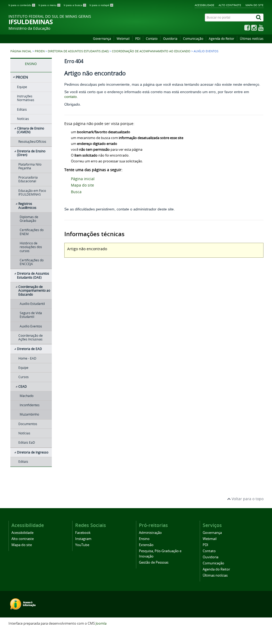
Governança (102, 38)
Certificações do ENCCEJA (32, 262)
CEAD (22, 386)
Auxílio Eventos (31, 326)
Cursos (23, 377)
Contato (152, 38)
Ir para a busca (75, 5)
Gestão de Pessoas (153, 562)
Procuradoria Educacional (28, 179)
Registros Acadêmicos (27, 205)
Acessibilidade (204, 5)
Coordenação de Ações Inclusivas (30, 337)
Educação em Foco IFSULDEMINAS (32, 192)
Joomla (101, 623)
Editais (22, 109)
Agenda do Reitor (221, 38)
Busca (76, 191)
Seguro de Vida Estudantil (31, 315)
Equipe (22, 87)
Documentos (27, 424)
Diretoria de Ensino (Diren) (31, 153)
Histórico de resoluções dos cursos (31, 247)
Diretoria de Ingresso (32, 452)
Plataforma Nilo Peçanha (29, 166)
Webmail (123, 38)
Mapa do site (254, 5)
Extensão (146, 545)
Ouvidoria (170, 38)
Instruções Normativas (25, 98)
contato (70, 96)
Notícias (23, 119)
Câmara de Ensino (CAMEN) (30, 130)
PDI (137, 38)
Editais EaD (26, 442)
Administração (150, 532)
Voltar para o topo (247, 498)
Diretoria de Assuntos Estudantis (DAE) (78, 51)
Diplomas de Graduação (29, 219)
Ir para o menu (49, 5)
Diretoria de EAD (29, 349)
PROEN (40, 51)
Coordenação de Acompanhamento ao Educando (151, 51)
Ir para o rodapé (101, 5)
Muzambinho (29, 414)
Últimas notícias (252, 38)
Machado (26, 396)
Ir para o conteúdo (21, 5)
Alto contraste (230, 5)
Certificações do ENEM (32, 232)
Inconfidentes (30, 405)
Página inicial (21, 51)
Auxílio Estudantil (32, 304)
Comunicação (193, 38)
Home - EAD (27, 358)
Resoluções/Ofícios (32, 142)
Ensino (144, 539)
